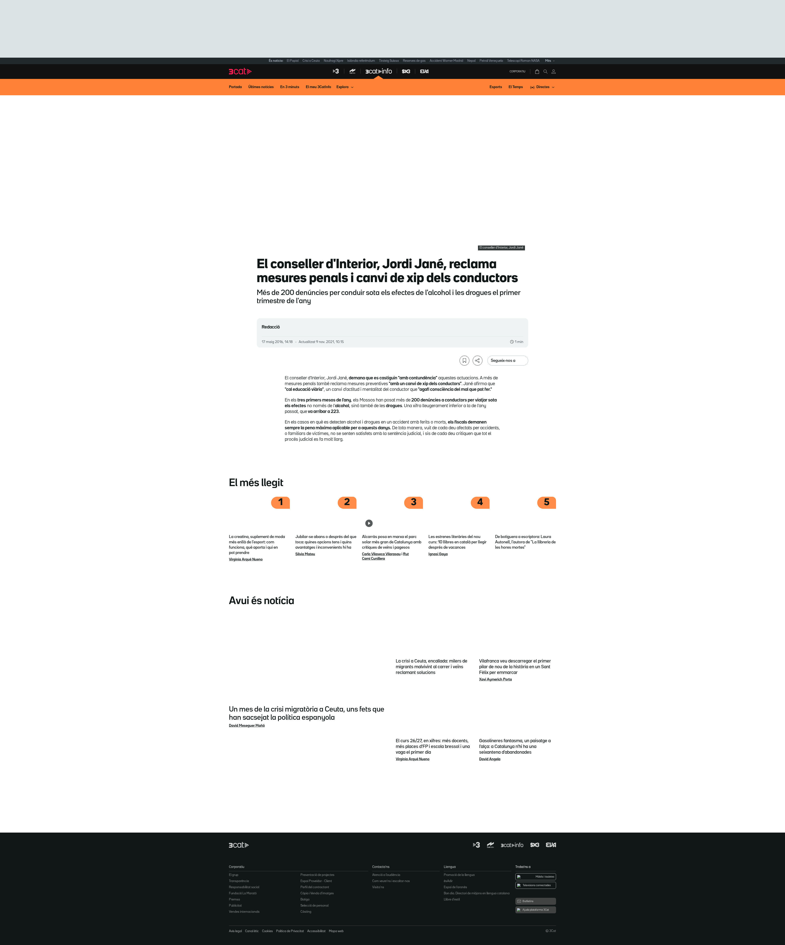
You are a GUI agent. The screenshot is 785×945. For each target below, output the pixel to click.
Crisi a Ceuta (311, 60)
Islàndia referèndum (361, 60)
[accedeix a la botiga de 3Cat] (537, 71)
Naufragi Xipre (333, 60)
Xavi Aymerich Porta (495, 679)
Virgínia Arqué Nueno (246, 559)
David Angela (489, 759)
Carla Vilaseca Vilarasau (381, 554)
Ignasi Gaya (438, 554)
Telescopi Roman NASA (523, 60)
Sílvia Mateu (305, 554)
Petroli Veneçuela (491, 60)
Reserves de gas (414, 60)
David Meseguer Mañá (247, 725)
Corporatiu (517, 71)
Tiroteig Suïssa (389, 60)
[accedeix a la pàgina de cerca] (545, 71)
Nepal (471, 60)
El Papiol (292, 60)
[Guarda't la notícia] (464, 360)
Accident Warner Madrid (446, 60)
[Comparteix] (477, 360)
